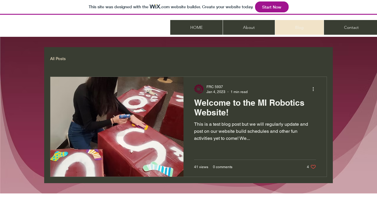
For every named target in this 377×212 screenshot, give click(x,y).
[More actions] (315, 88)
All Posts (58, 58)
